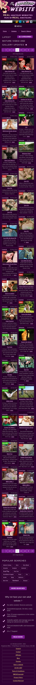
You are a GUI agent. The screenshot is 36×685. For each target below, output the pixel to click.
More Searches (18, 588)
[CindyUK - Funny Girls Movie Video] (26, 307)
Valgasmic (21, 86)
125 (32, 50)
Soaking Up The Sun (26, 99)
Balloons (20, 577)
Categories (26, 37)
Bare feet (5, 580)
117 (17, 50)
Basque (25, 580)
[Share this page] (31, 21)
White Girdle (9, 401)
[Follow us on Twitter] (20, 21)
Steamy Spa (26, 535)
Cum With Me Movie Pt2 (9, 238)
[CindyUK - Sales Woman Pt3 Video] (9, 64)
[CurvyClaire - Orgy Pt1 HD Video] (26, 224)
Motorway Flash (26, 153)
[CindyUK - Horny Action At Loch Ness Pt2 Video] (9, 256)
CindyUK (4, 56)
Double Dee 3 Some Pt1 (26, 511)
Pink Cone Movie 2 (9, 160)
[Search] (17, 21)
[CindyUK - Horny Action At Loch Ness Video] (26, 279)
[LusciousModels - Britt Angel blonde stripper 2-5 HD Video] (26, 421)
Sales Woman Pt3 (9, 71)
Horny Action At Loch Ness (26, 286)
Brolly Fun (9, 454)
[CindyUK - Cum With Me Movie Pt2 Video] (9, 230)
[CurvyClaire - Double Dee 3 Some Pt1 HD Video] (26, 503)
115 (10, 50)
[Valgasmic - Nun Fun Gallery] (26, 362)
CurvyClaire (22, 166)
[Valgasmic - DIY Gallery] (26, 120)
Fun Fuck (9, 347)
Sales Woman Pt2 (26, 71)
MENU (19, 26)
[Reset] (26, 45)
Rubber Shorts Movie (26, 457)
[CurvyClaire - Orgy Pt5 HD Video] (26, 174)
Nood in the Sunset (26, 342)
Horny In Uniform (9, 293)
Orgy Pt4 (9, 188)
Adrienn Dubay (7, 565)
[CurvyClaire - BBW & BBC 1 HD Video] (26, 477)
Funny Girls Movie (26, 314)
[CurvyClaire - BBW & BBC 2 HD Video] (9, 474)
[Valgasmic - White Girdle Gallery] (9, 394)
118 (21, 50)
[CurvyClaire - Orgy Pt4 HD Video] (9, 181)
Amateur (14, 568)
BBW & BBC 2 (10, 481)
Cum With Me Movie (26, 260)
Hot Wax (9, 374)
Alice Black (26, 565)
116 (13, 50)
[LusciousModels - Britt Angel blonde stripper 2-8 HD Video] (9, 124)
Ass (27, 574)
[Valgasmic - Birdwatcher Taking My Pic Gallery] (26, 391)
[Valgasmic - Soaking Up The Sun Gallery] (26, 92)
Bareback (15, 580)
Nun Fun (26, 369)
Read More (18, 637)
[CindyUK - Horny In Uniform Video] (9, 286)
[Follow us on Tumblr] (24, 21)
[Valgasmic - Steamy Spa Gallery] (26, 527)
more (13, 82)
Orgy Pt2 (9, 212)
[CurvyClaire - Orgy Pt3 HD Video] (26, 198)
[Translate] (27, 21)
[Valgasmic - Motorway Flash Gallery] (26, 146)
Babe (12, 577)
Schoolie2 (9, 537)
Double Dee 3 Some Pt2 (9, 507)
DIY (26, 127)
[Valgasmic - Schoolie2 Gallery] (9, 529)
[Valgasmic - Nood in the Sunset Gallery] (26, 334)
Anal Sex (16, 571)
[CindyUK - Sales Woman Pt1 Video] (9, 93)
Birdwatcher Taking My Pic (26, 399)
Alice (17, 565)
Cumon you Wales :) (9, 427)
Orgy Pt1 (26, 231)
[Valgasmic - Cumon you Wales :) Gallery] (9, 420)
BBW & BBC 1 (26, 485)
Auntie (5, 577)
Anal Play (6, 571)
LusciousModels (6, 117)
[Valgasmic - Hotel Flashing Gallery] (9, 313)
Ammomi (23, 568)
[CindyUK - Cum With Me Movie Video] (26, 253)
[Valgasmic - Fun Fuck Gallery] (9, 339)
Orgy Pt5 (26, 181)
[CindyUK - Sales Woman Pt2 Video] (26, 64)
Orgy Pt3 (26, 205)
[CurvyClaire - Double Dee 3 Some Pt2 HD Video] (9, 500)
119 (25, 50)
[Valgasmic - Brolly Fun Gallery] (9, 447)
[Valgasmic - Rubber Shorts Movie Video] (26, 450)
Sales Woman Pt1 (9, 101)
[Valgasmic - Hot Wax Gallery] (9, 367)
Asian (19, 574)
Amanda (5, 568)
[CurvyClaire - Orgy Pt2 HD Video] (9, 205)
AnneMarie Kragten (8, 574)
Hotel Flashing (10, 321)
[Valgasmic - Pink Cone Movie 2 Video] (9, 153)
